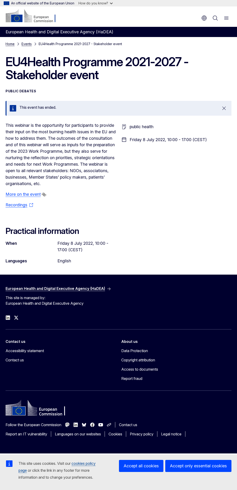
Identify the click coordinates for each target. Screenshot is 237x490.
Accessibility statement (25, 350)
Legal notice (171, 434)
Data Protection (134, 350)
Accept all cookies (141, 465)
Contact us (15, 360)
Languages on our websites (78, 434)
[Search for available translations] (44, 194)
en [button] (204, 18)
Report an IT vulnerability (26, 434)
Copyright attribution (138, 360)
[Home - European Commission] (34, 16)
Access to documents (139, 369)
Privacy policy (141, 434)
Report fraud (131, 378)
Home (10, 44)
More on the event (23, 194)
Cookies (115, 434)
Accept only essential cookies (198, 465)
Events (27, 44)
